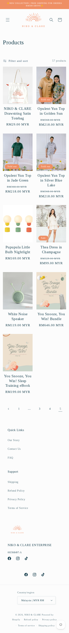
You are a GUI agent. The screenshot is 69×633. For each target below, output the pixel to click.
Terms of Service (18, 508)
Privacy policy (49, 619)
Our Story (14, 440)
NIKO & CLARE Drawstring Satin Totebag (17, 113)
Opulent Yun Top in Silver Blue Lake (51, 180)
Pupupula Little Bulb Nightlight (17, 249)
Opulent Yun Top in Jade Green (17, 177)
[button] (7, 20)
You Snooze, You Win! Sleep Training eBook (18, 381)
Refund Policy (16, 490)
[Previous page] (8, 409)
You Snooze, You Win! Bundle (51, 316)
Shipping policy (47, 625)
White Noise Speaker (18, 316)
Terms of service (26, 625)
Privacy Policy (16, 499)
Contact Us (14, 448)
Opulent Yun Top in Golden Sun (51, 111)
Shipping (13, 482)
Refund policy (31, 619)
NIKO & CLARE (32, 615)
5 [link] (60, 408)
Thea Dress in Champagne (51, 249)
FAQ (10, 457)
